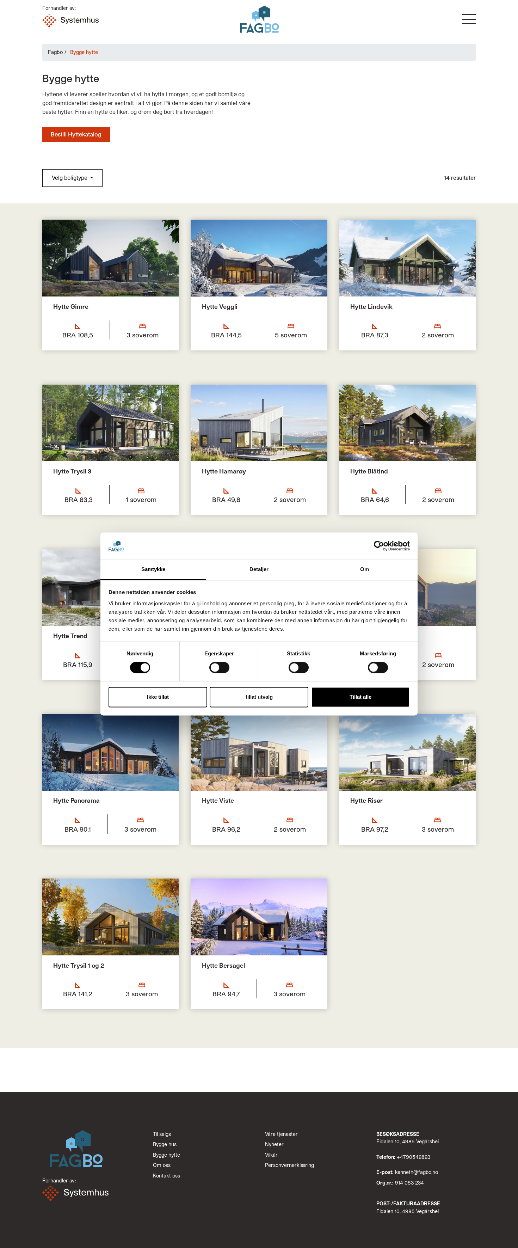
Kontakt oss (166, 1176)
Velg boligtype (70, 177)
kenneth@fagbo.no (416, 1172)
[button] (469, 19)
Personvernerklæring (289, 1165)
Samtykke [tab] (153, 569)
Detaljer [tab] (259, 569)
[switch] (219, 667)
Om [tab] (364, 569)
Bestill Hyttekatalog (76, 134)
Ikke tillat (158, 697)
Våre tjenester (281, 1134)
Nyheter (274, 1144)
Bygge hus (165, 1144)
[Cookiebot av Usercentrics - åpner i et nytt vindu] (379, 546)
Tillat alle (360, 697)
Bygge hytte (166, 1155)
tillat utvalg (259, 697)
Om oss (162, 1165)
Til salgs (162, 1134)
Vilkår (271, 1155)
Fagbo (55, 52)
